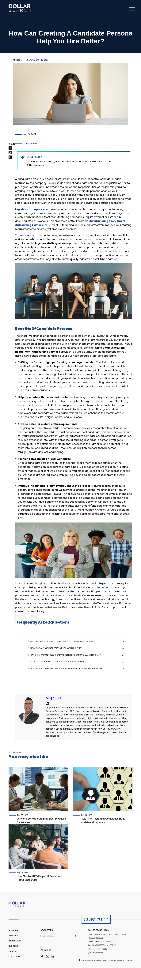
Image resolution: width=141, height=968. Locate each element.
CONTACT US (14, 957)
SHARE (12, 144)
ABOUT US (13, 930)
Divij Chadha (30, 143)
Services (13, 936)
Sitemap (129, 960)
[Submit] (74, 936)
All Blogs (17, 60)
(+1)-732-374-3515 (102, 941)
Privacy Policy (101, 960)
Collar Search (101, 587)
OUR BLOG (13, 946)
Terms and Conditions (116, 960)
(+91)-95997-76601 (99, 949)
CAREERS (13, 951)
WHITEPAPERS (15, 941)
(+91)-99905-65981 (101, 945)
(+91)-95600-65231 (95, 953)
